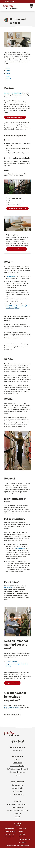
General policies (17, 785)
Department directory (17, 766)
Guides (17, 817)
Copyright (22, 834)
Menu (31, 8)
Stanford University (10, 1)
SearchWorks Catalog (14, 804)
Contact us (16, 750)
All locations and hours (16, 747)
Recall (7, 76)
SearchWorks (8, 588)
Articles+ (25, 804)
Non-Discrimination (24, 839)
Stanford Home (9, 829)
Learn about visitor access (17, 249)
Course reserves (10, 276)
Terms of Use (22, 829)
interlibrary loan (21, 548)
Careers (17, 775)
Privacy (21, 831)
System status (17, 791)
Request (8, 79)
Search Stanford (10, 834)
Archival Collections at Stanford (17, 810)
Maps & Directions (10, 831)
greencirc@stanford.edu (11, 707)
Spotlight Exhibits (18, 807)
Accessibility (22, 842)
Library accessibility (17, 794)
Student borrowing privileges (13, 93)
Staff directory (17, 763)
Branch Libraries (11, 306)
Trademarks (22, 837)
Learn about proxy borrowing (17, 208)
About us (17, 760)
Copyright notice (17, 788)
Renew (8, 73)
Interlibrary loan (11, 661)
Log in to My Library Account (15, 117)
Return (8, 71)
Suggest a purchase (12, 683)
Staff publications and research (17, 769)
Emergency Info (9, 837)
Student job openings (17, 772)
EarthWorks (17, 813)
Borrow (8, 68)
